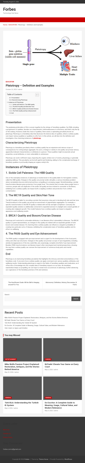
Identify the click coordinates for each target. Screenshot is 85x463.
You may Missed (12, 335)
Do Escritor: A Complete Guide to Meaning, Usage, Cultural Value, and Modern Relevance (35, 325)
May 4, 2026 (49, 410)
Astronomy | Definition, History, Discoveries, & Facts (61, 283)
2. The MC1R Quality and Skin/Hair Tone (22, 106)
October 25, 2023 (11, 89)
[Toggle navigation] (5, 19)
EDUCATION (10, 82)
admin (20, 89)
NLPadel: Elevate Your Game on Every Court (19, 320)
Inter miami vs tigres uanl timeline (16, 328)
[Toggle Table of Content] (36, 95)
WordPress (68, 459)
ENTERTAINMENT (10, 359)
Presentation (15, 98)
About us (6, 430)
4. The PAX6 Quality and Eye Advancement (23, 111)
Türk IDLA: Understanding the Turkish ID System (21, 323)
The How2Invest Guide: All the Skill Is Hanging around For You (23, 283)
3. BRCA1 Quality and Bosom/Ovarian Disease (24, 109)
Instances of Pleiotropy (15, 102)
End (12, 113)
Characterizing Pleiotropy (19, 100)
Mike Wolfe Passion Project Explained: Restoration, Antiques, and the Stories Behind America (36, 318)
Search (7, 295)
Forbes (9, 9)
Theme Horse (43, 459)
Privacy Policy (7, 437)
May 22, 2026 (9, 372)
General (8, 397)
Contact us (7, 433)
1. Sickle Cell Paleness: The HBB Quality (22, 104)
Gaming (48, 359)
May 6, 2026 (49, 369)
